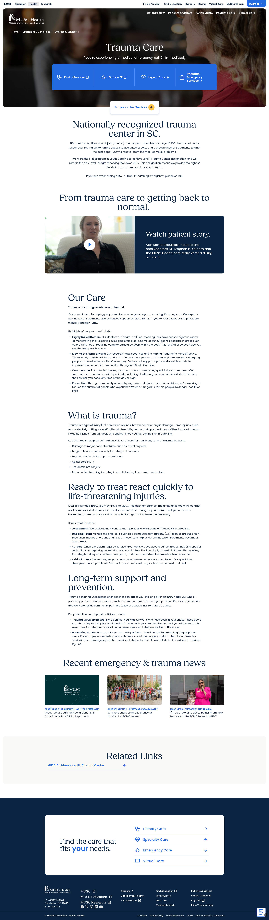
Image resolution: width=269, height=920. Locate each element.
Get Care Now (156, 13)
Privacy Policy (156, 915)
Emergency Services (66, 31)
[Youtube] (101, 906)
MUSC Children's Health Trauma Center (87, 765)
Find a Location (173, 4)
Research (46, 4)
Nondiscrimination (175, 915)
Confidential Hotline (132, 895)
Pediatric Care (225, 13)
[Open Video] (89, 244)
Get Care (161, 900)
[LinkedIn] (96, 906)
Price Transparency (202, 905)
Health (33, 4)
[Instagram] (91, 906)
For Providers (204, 13)
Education (20, 4)
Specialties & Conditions (36, 31)
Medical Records (165, 905)
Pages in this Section (134, 107)
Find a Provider (152, 4)
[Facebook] (82, 906)
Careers (190, 4)
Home (15, 31)
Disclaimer (142, 915)
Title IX (190, 915)
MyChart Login (235, 4)
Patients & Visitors (180, 13)
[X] (86, 906)
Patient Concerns (201, 895)
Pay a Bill (198, 900)
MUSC (7, 4)
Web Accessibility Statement (210, 915)
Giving (202, 4)
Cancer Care (246, 13)
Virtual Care (216, 4)
